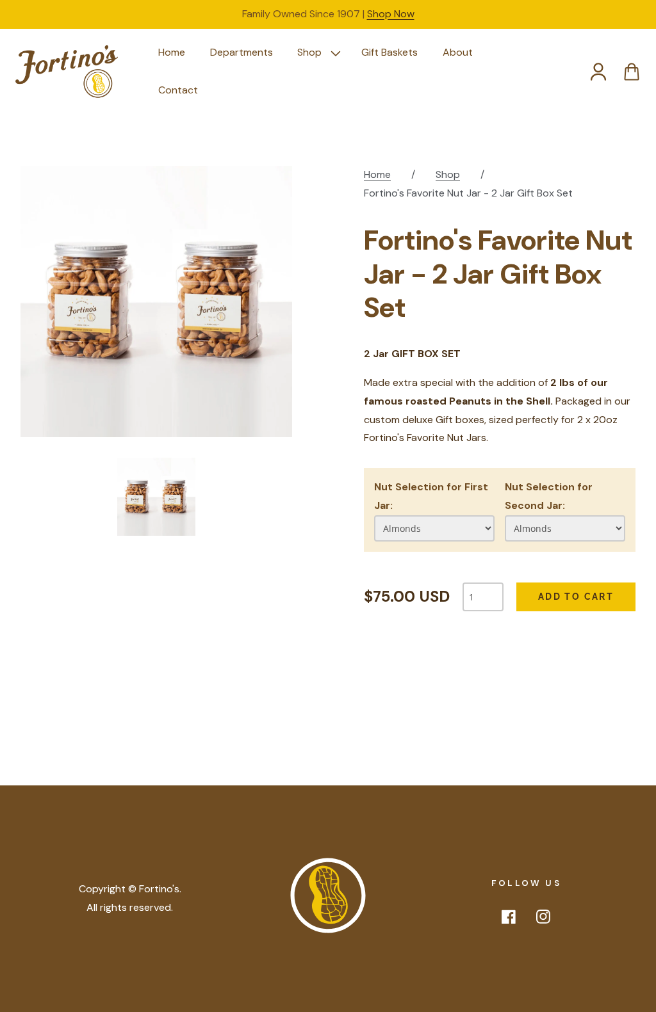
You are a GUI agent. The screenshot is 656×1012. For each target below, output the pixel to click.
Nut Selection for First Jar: (431, 496)
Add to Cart (576, 596)
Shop (448, 174)
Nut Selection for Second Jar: (549, 496)
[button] (317, 53)
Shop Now (390, 13)
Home (377, 174)
